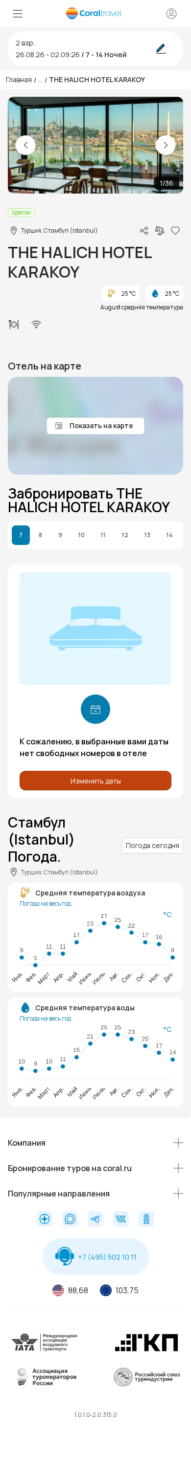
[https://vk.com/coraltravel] (121, 1220)
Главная (19, 79)
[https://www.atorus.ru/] (44, 1384)
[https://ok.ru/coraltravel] (146, 1220)
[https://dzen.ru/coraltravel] (44, 1220)
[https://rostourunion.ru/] (146, 1384)
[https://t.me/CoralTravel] (95, 1220)
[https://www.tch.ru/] (146, 1349)
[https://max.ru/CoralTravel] (70, 1220)
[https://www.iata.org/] (44, 1349)
